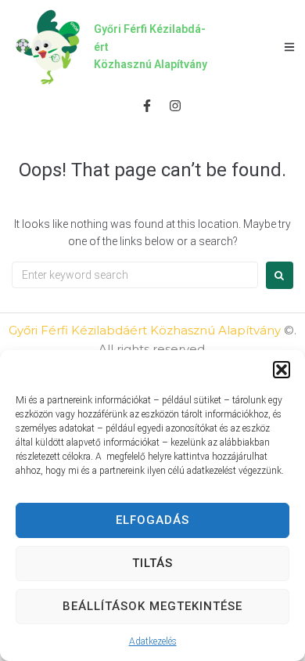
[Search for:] (135, 275)
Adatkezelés (153, 641)
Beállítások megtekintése (152, 606)
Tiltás (152, 563)
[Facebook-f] (146, 105)
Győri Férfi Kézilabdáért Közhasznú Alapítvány (145, 330)
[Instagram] (174, 105)
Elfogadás (152, 520)
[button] (281, 369)
